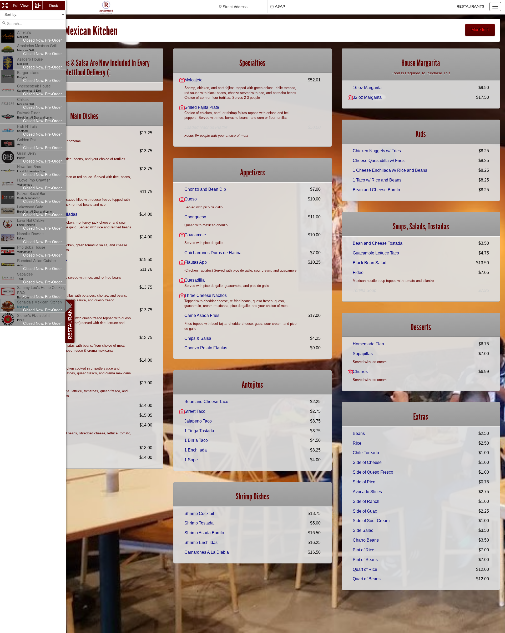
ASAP (280, 6)
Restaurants (470, 6)
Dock (53, 5)
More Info (480, 29)
